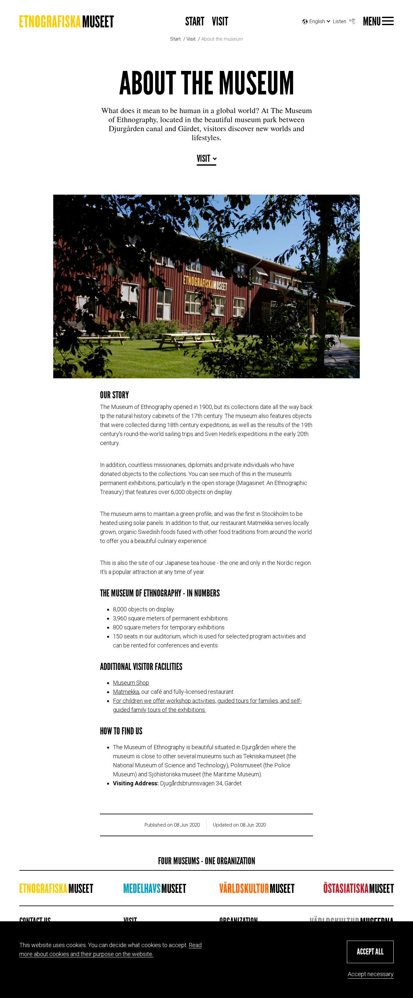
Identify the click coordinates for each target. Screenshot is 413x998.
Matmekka (126, 691)
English (317, 29)
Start (194, 22)
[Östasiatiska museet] (359, 890)
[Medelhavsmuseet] (155, 890)
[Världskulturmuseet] (256, 890)
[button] (370, 952)
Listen (339, 21)
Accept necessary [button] (371, 974)
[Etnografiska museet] (66, 23)
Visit (220, 22)
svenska (315, 37)
